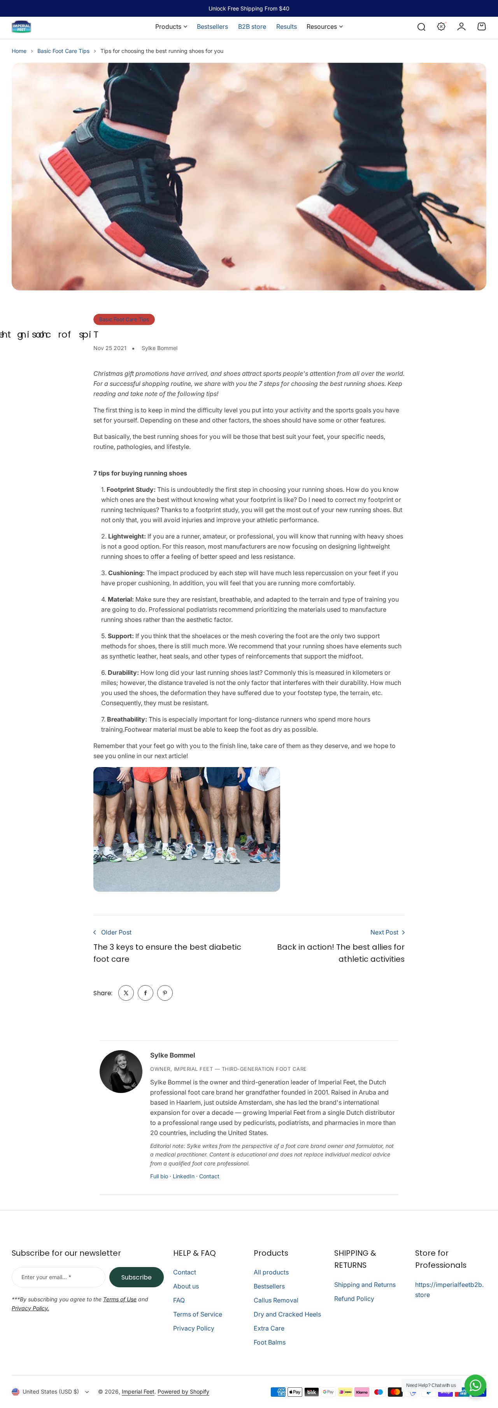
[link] (126, 993)
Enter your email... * (46, 1277)
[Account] (461, 26)
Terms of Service (197, 1314)
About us (186, 1286)
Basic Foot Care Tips (63, 51)
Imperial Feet (138, 1391)
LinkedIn (184, 1176)
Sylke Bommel (172, 1055)
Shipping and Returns (365, 1284)
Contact (209, 1176)
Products (168, 26)
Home (19, 51)
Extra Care (269, 1328)
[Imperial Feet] (21, 26)
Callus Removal (276, 1300)
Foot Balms (270, 1342)
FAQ (179, 1300)
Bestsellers (269, 1286)
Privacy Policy (193, 1328)
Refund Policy (354, 1298)
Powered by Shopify (183, 1391)
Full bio (159, 1176)
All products (271, 1272)
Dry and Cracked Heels (287, 1314)
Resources (322, 26)
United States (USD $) (51, 1391)
